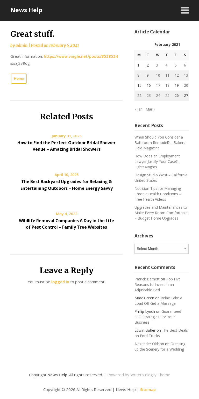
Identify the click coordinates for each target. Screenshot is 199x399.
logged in (60, 281)
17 (158, 85)
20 (186, 85)
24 (158, 95)
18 (167, 85)
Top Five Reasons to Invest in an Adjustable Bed (157, 284)
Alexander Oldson (149, 343)
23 (149, 95)
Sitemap (148, 389)
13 (186, 75)
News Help (26, 10)
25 (167, 95)
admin (21, 45)
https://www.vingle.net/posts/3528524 (81, 56)
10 (158, 75)
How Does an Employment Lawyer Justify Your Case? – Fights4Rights (157, 161)
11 (167, 75)
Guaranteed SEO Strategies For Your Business (157, 317)
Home (19, 78)
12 (177, 75)
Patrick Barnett (147, 279)
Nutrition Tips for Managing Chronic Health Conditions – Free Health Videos (157, 194)
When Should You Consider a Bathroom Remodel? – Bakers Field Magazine (159, 142)
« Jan (138, 109)
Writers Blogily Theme (150, 374)
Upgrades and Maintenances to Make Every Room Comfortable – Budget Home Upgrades (161, 213)
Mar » (150, 109)
